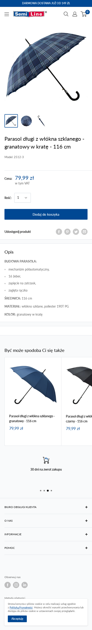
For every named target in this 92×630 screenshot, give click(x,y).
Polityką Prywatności (21, 607)
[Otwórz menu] (6, 14)
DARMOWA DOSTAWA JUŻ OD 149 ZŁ (46, 3)
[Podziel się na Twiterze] (76, 232)
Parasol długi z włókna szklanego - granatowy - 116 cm (32, 418)
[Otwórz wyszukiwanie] (66, 14)
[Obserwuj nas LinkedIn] (24, 585)
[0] (84, 14)
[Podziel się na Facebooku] (59, 232)
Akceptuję (17, 618)
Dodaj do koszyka (46, 214)
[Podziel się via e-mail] (84, 232)
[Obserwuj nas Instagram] (16, 585)
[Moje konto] (75, 14)
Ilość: (8, 198)
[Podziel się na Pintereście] (67, 232)
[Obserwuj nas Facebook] (7, 585)
